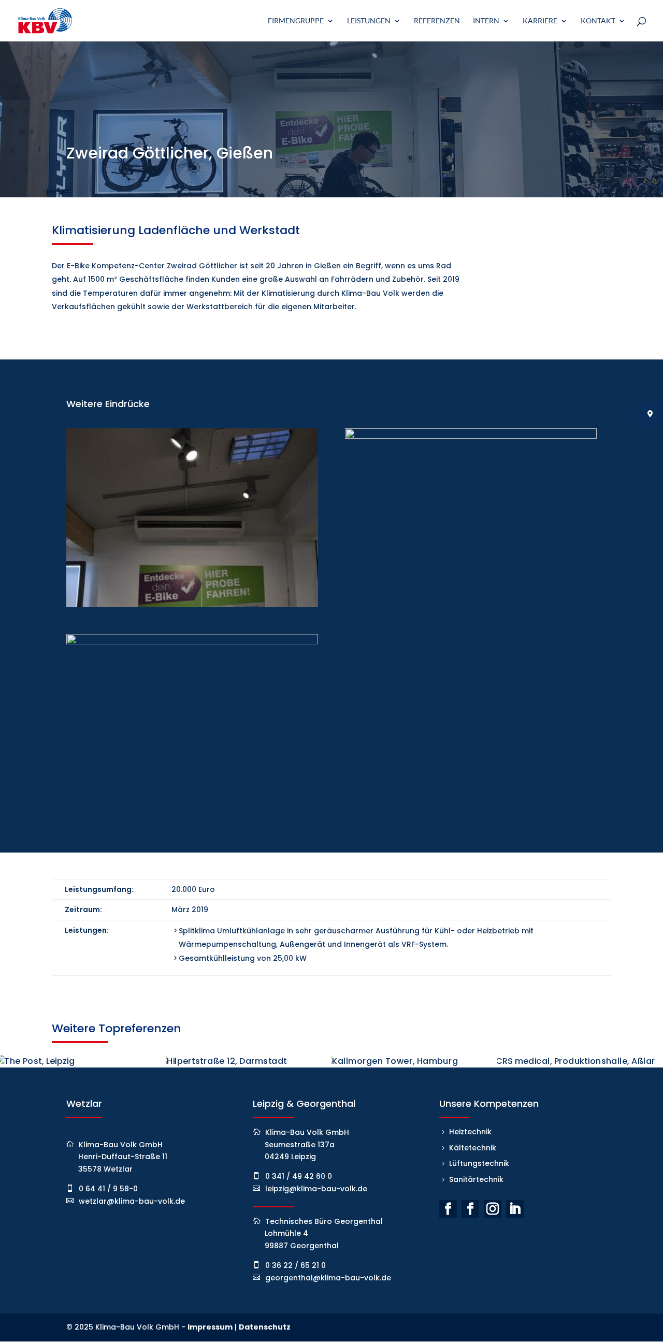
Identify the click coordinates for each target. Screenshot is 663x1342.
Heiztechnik (470, 1132)
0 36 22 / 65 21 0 (295, 1265)
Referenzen (437, 21)
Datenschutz (265, 1327)
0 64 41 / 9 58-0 (108, 1189)
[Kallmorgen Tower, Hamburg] (414, 1061)
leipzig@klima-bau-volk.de (316, 1189)
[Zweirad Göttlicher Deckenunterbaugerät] (192, 607)
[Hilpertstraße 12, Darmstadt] (249, 1061)
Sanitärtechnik (476, 1179)
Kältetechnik (472, 1148)
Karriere (540, 21)
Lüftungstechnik (479, 1163)
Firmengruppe (296, 21)
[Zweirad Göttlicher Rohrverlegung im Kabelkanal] (471, 607)
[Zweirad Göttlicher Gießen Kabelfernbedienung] (192, 812)
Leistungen (369, 21)
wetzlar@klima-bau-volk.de (132, 1201)
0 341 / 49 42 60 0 (298, 1176)
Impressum (210, 1327)
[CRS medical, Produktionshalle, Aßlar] (580, 1061)
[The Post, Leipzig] (83, 1061)
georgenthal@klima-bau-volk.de (328, 1278)
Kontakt (598, 21)
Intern (486, 21)
